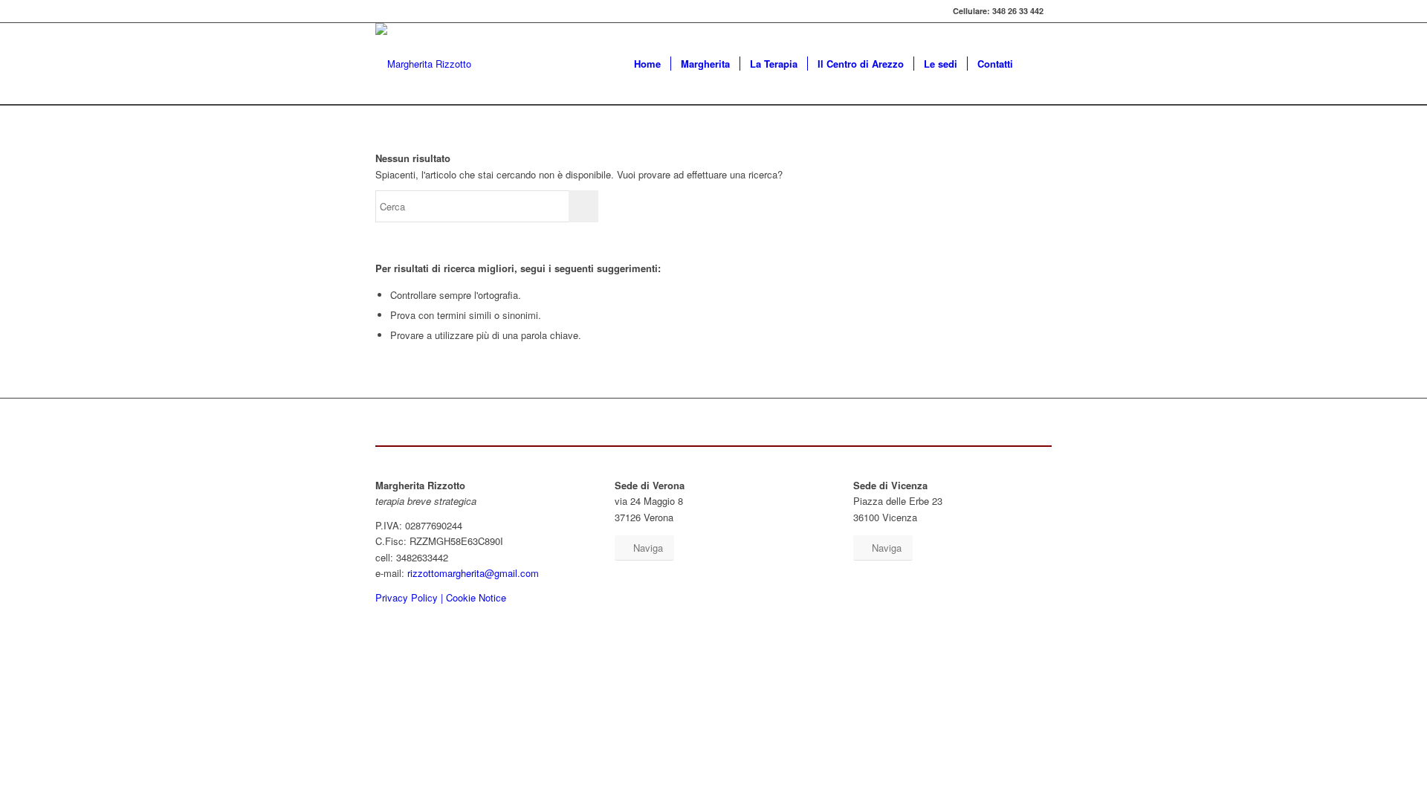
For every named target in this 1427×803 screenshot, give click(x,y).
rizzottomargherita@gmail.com (473, 573)
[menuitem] (647, 64)
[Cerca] (1037, 64)
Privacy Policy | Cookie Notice (440, 597)
